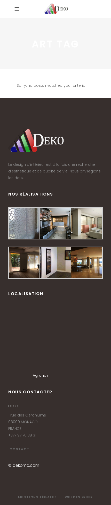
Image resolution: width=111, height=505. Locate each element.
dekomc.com (26, 465)
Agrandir (41, 375)
